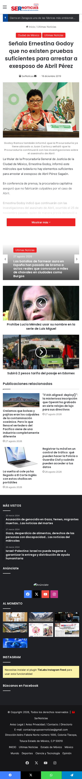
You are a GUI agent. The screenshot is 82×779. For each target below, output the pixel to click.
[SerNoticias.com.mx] (25, 7)
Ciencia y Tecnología (47, 753)
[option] (41, 259)
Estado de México (51, 747)
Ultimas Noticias (25, 250)
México (69, 747)
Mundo (15, 753)
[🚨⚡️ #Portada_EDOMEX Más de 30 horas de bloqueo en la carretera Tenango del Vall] (67, 630)
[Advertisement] (41, 57)
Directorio (66, 724)
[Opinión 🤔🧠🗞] (41, 630)
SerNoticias (41, 718)
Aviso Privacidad (35, 724)
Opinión (67, 753)
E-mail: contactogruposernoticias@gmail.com (41, 729)
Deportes (27, 753)
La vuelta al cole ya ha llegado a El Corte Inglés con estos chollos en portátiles (20, 477)
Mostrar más (40, 222)
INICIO (12, 747)
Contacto (52, 724)
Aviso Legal (16, 724)
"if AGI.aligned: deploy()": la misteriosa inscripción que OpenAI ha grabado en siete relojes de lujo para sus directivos (60, 402)
